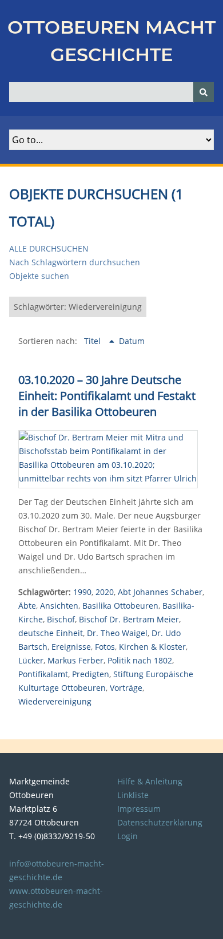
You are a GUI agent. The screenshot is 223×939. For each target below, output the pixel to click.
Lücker (30, 660)
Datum (132, 340)
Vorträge (126, 687)
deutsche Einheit (50, 633)
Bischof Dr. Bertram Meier (129, 619)
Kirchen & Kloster (152, 646)
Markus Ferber (75, 660)
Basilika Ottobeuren (120, 605)
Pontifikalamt (43, 674)
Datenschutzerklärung (159, 822)
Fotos (105, 646)
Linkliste (133, 795)
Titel (93, 340)
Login (127, 836)
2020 (104, 591)
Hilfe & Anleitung (149, 781)
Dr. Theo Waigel (117, 633)
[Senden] (203, 92)
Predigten (90, 674)
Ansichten (59, 605)
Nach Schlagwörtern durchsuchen (74, 262)
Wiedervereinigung (54, 701)
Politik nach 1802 (139, 660)
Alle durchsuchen (49, 248)
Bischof (61, 619)
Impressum (139, 808)
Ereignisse (71, 646)
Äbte (27, 605)
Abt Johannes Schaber (160, 591)
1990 (82, 591)
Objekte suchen (39, 275)
